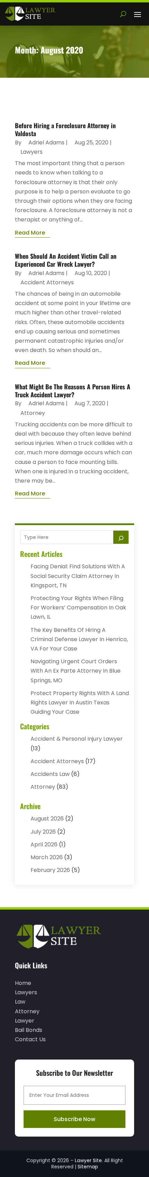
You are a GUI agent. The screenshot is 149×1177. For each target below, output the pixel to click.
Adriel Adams (46, 142)
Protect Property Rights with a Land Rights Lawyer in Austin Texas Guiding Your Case (79, 702)
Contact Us (30, 1039)
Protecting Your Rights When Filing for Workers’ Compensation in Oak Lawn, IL (78, 607)
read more (30, 233)
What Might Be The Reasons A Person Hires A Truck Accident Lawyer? (72, 390)
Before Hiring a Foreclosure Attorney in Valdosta (65, 129)
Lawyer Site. (89, 1160)
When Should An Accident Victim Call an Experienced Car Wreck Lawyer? (65, 259)
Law (20, 1002)
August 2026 (47, 819)
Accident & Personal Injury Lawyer (76, 739)
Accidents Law (50, 774)
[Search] (121, 537)
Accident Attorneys (47, 282)
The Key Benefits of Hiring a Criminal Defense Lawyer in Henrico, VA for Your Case (79, 639)
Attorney (32, 413)
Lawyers (31, 152)
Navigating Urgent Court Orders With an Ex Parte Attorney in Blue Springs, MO (75, 670)
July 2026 (43, 832)
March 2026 (46, 857)
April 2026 (44, 844)
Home (23, 983)
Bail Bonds (28, 1030)
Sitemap (88, 1166)
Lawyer (24, 1021)
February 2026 (50, 870)
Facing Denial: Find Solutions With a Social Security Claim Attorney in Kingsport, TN (77, 575)
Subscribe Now (74, 1119)
